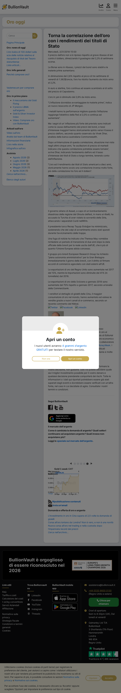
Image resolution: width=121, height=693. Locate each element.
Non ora (46, 358)
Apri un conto (75, 358)
